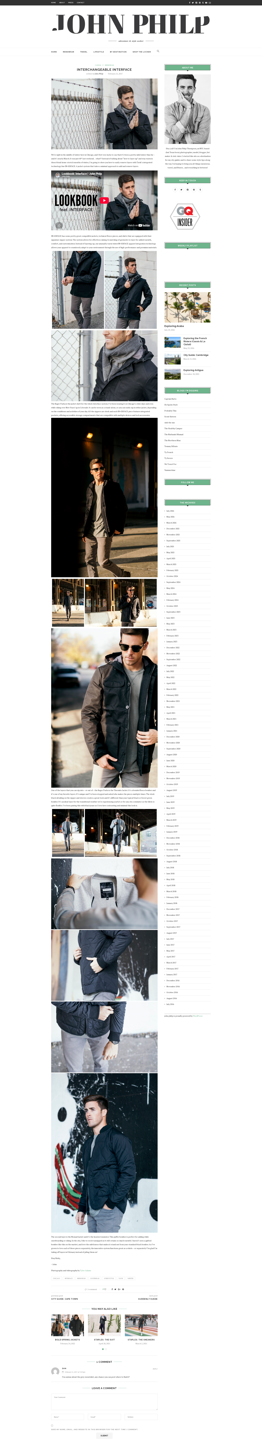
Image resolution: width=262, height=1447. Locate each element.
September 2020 (173, 748)
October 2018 (172, 849)
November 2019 (173, 778)
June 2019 (170, 802)
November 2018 (173, 843)
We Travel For (170, 464)
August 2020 (171, 754)
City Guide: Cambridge (196, 355)
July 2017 (170, 939)
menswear (81, 1278)
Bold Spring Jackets (67, 1340)
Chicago (56, 1278)
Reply (155, 1369)
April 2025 (170, 558)
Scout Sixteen (170, 416)
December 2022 (172, 647)
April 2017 (170, 956)
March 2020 (171, 766)
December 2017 (172, 909)
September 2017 (173, 927)
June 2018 (170, 873)
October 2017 (172, 921)
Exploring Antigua (193, 370)
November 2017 (173, 915)
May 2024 (170, 588)
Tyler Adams (86, 1270)
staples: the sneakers (141, 1340)
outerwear (94, 1278)
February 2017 (172, 968)
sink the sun (169, 422)
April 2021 (170, 713)
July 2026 (170, 511)
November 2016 (173, 986)
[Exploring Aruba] (187, 293)
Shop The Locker (142, 52)
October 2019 (172, 784)
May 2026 (170, 516)
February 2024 (172, 600)
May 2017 (170, 950)
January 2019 (171, 831)
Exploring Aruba (174, 326)
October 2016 (172, 992)
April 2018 (170, 885)
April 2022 (170, 683)
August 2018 (171, 861)
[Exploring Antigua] (172, 370)
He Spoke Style (171, 404)
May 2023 (170, 623)
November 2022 (173, 653)
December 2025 (172, 528)
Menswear (68, 52)
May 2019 (170, 808)
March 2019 (171, 820)
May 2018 (170, 879)
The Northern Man (172, 440)
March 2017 (171, 962)
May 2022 (170, 677)
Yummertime (169, 470)
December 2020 (172, 736)
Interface (69, 1278)
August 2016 (171, 998)
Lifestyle (98, 52)
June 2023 (170, 618)
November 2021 (173, 701)
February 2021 (172, 725)
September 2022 (173, 659)
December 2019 (172, 772)
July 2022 (170, 671)
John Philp (99, 73)
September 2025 (173, 540)
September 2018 (173, 855)
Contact (80, 3)
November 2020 (173, 742)
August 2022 (171, 665)
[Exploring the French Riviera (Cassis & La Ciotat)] (172, 338)
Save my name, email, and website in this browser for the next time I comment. (94, 1430)
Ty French (168, 452)
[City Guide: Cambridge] (172, 355)
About (62, 3)
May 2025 (170, 552)
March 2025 (171, 564)
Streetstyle (109, 1278)
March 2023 (171, 629)
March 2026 (171, 522)
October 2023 (172, 606)
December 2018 (172, 837)
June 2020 (170, 760)
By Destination (118, 52)
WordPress (198, 1016)
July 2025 (170, 546)
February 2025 (172, 570)
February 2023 (172, 635)
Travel (83, 52)
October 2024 (172, 576)
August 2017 (171, 933)
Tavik (121, 1278)
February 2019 (172, 826)
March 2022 (171, 689)
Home (53, 3)
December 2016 (172, 980)
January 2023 (171, 641)
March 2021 (171, 719)
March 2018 (171, 891)
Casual (98, 65)
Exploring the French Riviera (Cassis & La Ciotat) (195, 341)
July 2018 (170, 867)
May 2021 (170, 707)
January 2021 (171, 730)
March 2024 (171, 594)
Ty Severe (168, 458)
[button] (158, 52)
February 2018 (172, 897)
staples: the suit (104, 1340)
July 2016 (170, 1004)
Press (70, 3)
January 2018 (171, 903)
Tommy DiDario (171, 446)
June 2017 (170, 944)
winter (130, 1278)
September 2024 (173, 582)
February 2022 (172, 695)
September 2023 (173, 612)
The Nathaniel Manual (173, 434)
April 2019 (170, 814)
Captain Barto (170, 399)
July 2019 (170, 796)
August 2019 (171, 790)
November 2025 (173, 534)
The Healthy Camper (173, 428)
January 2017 (171, 974)
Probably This (170, 410)
